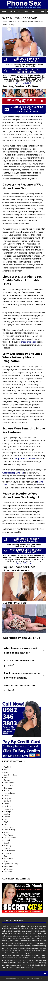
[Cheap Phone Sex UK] (24, 7)
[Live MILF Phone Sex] (24, 618)
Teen (6, 856)
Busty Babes (9, 783)
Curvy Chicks (9, 785)
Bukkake (7, 780)
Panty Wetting (9, 830)
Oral (5, 824)
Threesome (8, 858)
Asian (26, 11)
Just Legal (7, 811)
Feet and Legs (9, 793)
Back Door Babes (10, 775)
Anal (5, 769)
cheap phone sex (28, 342)
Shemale (7, 840)
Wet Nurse (8, 871)
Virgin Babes (8, 866)
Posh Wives (8, 835)
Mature (7, 819)
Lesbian (7, 817)
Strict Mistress (9, 851)
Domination (8, 788)
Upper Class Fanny (11, 864)
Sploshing (7, 848)
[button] (44, 973)
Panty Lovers (9, 827)
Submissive (8, 853)
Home (4, 11)
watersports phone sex (13, 473)
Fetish (41, 11)
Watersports (8, 869)
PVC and (7, 837)
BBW (33, 11)
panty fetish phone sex (24, 458)
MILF (6, 822)
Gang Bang (8, 798)
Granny (6, 803)
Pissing (6, 832)
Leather (7, 814)
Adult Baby (8, 767)
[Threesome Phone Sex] (24, 586)
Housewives (8, 809)
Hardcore (7, 806)
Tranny (6, 861)
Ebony (6, 790)
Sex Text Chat (15, 11)
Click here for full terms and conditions (22, 967)
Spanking (7, 845)
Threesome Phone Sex (15, 570)
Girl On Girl (8, 801)
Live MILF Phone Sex (14, 602)
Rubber (13, 837)
